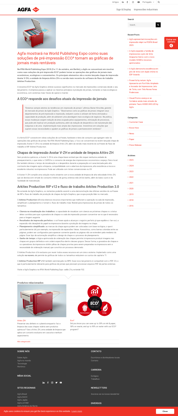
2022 (131, 177)
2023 (131, 171)
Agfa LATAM (22, 403)
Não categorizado (23, 342)
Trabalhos (95, 379)
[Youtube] (138, 2)
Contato (94, 360)
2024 (131, 166)
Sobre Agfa (22, 357)
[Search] (158, 2)
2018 (131, 200)
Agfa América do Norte (27, 406)
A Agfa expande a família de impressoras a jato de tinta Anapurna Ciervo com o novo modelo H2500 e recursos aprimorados (141, 57)
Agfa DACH (22, 397)
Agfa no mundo (24, 360)
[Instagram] (133, 2)
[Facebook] (127, 2)
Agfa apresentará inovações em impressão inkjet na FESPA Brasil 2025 (143, 42)
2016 (131, 206)
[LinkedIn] (123, 2)
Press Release (135, 145)
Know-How (134, 128)
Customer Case (136, 122)
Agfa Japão (22, 400)
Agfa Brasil (22, 394)
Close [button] (165, 411)
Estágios (95, 376)
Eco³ (72, 320)
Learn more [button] (77, 411)
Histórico (21, 366)
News (131, 133)
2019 (131, 194)
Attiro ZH (21, 320)
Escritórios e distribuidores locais (105, 357)
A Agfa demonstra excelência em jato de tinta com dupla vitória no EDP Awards (143, 72)
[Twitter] (56, 383)
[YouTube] (61, 383)
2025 (131, 160)
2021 (131, 183)
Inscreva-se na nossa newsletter (105, 394)
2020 (131, 188)
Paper (131, 139)
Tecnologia (22, 363)
